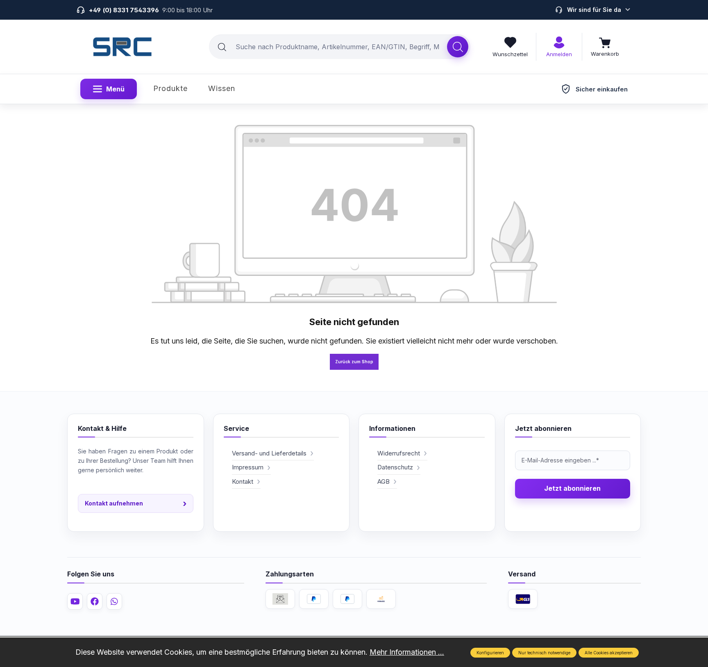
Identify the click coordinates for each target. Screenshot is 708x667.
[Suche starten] (457, 46)
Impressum (247, 467)
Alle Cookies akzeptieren (609, 652)
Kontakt (242, 481)
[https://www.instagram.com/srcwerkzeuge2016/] (114, 601)
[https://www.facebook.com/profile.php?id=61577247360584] (94, 601)
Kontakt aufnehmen (135, 503)
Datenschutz (395, 467)
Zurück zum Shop (354, 361)
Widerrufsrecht (398, 453)
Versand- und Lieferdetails (269, 453)
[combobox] (328, 46)
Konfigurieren (490, 652)
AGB (383, 481)
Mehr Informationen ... (407, 652)
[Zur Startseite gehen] (122, 47)
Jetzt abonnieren (572, 488)
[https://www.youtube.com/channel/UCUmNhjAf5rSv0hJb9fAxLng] (75, 601)
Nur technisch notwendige (544, 652)
